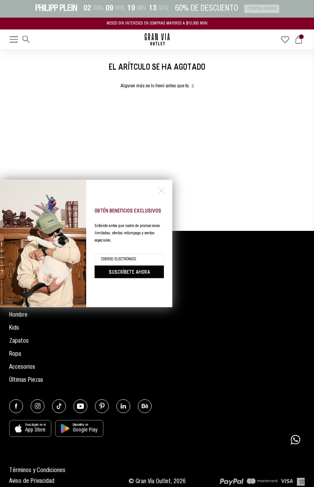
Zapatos (19, 341)
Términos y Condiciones (37, 471)
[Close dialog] (161, 191)
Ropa (15, 354)
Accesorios (22, 367)
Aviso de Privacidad (31, 482)
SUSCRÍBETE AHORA (129, 272)
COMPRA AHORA (261, 9)
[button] (13, 41)
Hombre (18, 315)
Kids (14, 328)
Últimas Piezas (26, 381)
